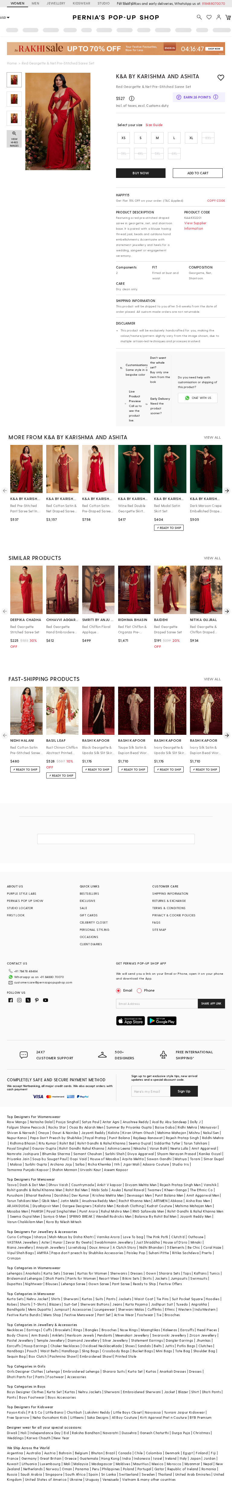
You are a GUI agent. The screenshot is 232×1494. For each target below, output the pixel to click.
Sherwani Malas (131, 1309)
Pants (110, 1299)
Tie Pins (162, 1299)
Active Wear (124, 1315)
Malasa (16, 1164)
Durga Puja (181, 1433)
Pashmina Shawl (63, 1356)
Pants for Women (81, 1278)
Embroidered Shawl (96, 1356)
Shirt (195, 1392)
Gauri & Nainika (65, 1133)
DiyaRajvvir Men (46, 1206)
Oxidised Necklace (97, 1346)
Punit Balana (119, 1138)
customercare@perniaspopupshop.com (43, 982)
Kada (117, 1346)
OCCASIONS (89, 937)
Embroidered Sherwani (142, 1392)
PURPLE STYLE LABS (22, 893)
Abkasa (176, 1201)
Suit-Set (70, 1304)
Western (185, 1309)
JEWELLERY (56, 3)
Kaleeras (170, 1330)
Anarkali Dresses (173, 1371)
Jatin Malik (69, 1201)
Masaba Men (17, 1211)
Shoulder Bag (204, 1351)
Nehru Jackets (89, 1392)
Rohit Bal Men (77, 1190)
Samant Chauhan (87, 1154)
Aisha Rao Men (198, 1201)
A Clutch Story (124, 1247)
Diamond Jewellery (83, 1340)
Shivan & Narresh (21, 1133)
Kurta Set (135, 1371)
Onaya (43, 1133)
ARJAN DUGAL (18, 1206)
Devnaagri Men (139, 1195)
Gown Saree (99, 1284)
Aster (45, 1242)
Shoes (130, 1346)
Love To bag (133, 1237)
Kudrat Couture (159, 1206)
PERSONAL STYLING (94, 929)
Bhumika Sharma (56, 1154)
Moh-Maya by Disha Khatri (71, 1237)
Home (12, 63)
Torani (195, 1159)
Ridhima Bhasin (23, 1143)
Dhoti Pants (55, 1278)
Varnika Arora (108, 1237)
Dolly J (195, 1122)
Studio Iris (180, 1164)
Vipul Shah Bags (20, 1253)
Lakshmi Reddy (97, 1412)
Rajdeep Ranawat (148, 1138)
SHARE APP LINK (211, 1003)
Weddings (15, 1438)
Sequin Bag (16, 1356)
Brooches (172, 1315)
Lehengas (14, 1273)
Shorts (25, 1304)
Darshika (61, 1195)
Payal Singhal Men (61, 1211)
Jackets (161, 1278)
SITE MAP (159, 929)
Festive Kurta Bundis (23, 1315)
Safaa (80, 1164)
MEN (35, 3)
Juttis (169, 1346)
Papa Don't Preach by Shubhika (56, 1138)
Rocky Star (57, 1127)
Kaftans (200, 1273)
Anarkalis (32, 1273)
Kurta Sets (52, 1273)
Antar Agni (111, 1122)
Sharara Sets (169, 1273)
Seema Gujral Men (25, 1216)
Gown (151, 1273)
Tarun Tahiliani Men (23, 1201)
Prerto (207, 1253)
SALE (83, 908)
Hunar (58, 1242)
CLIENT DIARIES (91, 944)
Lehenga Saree (73, 1284)
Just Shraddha (148, 1242)
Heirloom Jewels (80, 1335)
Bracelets (62, 1330)
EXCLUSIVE (87, 900)
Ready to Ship (144, 1284)
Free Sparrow (18, 1417)
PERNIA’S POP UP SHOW (25, 900)
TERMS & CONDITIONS (168, 908)
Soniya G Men (54, 1216)
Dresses (136, 1273)
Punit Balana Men (169, 1195)
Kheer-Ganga (175, 1190)
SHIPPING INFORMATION (170, 893)
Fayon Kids (16, 1412)
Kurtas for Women (92, 1273)
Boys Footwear (31, 1397)
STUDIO (104, 3)
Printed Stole (125, 1356)
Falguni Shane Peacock (26, 1127)
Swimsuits (198, 1278)
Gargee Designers (77, 1206)
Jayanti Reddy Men (195, 1216)
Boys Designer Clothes (25, 1392)
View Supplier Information (195, 225)
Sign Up (184, 1091)
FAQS (156, 922)
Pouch (32, 1351)
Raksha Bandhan (86, 1433)
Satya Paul (90, 1122)
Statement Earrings (147, 1340)
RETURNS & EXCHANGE (169, 900)
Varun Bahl (158, 1148)
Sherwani (71, 1299)
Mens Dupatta (39, 1309)
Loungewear (105, 1309)
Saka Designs (98, 1417)
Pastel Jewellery (20, 1340)
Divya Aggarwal (140, 1154)
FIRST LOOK (126, 3)
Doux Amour (99, 1247)
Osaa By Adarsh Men (86, 1127)
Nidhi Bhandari (151, 1247)
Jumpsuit (61, 1309)
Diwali (12, 1433)
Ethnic (170, 1309)
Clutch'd (178, 1237)
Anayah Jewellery (50, 1247)
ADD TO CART (197, 173)
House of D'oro (175, 1242)
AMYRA (42, 1253)
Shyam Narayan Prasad (176, 1154)
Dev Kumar (80, 1195)
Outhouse (196, 1237)
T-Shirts (40, 1304)
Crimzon (14, 1258)
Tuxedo (182, 1304)
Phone (149, 990)
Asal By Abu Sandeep (169, 1122)
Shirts (55, 1299)
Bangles (91, 1330)
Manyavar (208, 1127)
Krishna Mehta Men (108, 1195)
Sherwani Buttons (94, 1304)
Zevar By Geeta (79, 1242)
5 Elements (176, 1247)
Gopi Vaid (78, 1159)
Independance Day (45, 1433)
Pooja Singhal (67, 1122)
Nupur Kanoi (17, 1138)
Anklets (58, 1335)
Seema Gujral (140, 1143)
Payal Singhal (18, 1148)
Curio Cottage (19, 1237)
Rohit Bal (67, 1143)
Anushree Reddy (136, 1122)
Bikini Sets (130, 1278)
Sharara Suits (114, 1371)
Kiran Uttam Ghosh (138, 1133)
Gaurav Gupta (44, 1148)
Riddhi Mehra (213, 1138)
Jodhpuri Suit (162, 1304)
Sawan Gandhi (159, 1159)
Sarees (68, 1273)
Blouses (52, 1284)
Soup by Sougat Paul (49, 1159)
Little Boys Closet (127, 1412)
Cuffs (47, 1330)
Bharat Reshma (38, 1195)
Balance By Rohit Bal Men (156, 1216)
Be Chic (194, 1247)
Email (127, 990)
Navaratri (111, 1433)
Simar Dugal (214, 1159)
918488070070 (213, 3)
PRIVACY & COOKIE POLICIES (173, 915)
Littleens (77, 1417)
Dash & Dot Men (33, 1185)
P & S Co (35, 1412)
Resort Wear (109, 1278)
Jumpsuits (179, 1278)
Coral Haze (212, 1247)
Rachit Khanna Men (134, 1201)
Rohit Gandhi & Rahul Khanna (101, 1143)
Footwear (145, 1315)
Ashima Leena (119, 1148)
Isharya (40, 1237)
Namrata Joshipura (23, 1154)
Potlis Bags (186, 1346)
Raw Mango (17, 1122)
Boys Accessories (62, 1397)
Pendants (104, 1335)
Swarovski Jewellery (169, 1335)
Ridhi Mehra (187, 1127)
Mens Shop (52, 1315)
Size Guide (154, 125)
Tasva (12, 1185)
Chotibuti (74, 1412)
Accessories (81, 1309)
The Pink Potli (157, 1237)
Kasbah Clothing (130, 1206)
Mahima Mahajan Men (193, 1206)
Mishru (194, 1133)
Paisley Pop (136, 1253)
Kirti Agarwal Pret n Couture (163, 1417)
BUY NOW (141, 173)
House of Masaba (104, 1159)
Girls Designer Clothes (25, 1371)
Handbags (15, 1351)
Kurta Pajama (136, 1304)
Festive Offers (170, 1284)
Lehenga (53, 1371)
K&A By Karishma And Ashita (157, 76)
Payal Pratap (95, 1138)
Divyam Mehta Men (140, 1185)
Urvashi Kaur (90, 1170)
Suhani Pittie (159, 1253)
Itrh (117, 1164)
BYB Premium (200, 1417)
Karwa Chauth (38, 1438)
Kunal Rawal (134, 1190)
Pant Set (104, 1315)
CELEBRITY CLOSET (94, 922)
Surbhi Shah (114, 1154)
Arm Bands (40, 1335)
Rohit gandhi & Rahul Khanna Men (34, 1190)
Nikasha (140, 1148)
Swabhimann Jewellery (114, 1242)
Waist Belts (49, 1351)
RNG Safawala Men (148, 1211)
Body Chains (17, 1335)
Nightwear (34, 1284)
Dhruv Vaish (58, 1185)
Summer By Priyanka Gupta (129, 1127)
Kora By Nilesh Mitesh (63, 1222)
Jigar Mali (131, 1164)
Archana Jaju (61, 1164)
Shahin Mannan (64, 1170)
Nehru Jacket (37, 1299)
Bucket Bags (143, 1351)
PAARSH (37, 1211)
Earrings (33, 1330)
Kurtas (87, 1299)
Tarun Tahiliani (196, 1143)
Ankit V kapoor (109, 1185)
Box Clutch (38, 1356)
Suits (99, 1299)
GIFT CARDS (89, 915)
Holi (24, 1433)
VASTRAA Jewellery (22, 1242)
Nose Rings (129, 1330)
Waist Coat (143, 1299)
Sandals (144, 1346)
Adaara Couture (156, 1164)
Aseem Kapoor (116, 1170)
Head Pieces (207, 1330)
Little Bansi (55, 1412)
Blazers (55, 1304)
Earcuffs (187, 1330)
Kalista (113, 1133)
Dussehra (129, 1433)
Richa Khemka (99, 1164)
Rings (77, 1330)
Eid (66, 1433)
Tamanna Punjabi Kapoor (28, 1170)
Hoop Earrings (35, 1346)
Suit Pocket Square (187, 1299)
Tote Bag (182, 1351)
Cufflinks (154, 1309)
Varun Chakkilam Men (25, 1222)
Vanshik (210, 1185)
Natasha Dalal (41, 1122)
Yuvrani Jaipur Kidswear (184, 1412)
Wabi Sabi (99, 1190)
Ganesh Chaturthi (154, 1433)
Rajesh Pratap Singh (182, 1138)
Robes (12, 1304)
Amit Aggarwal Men (202, 1195)
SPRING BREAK (81, 1216)
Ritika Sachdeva (185, 1253)
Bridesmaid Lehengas (25, 1278)
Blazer (183, 1392)
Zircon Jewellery (202, 1335)
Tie (158, 1315)
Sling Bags (90, 1351)
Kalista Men (104, 1206)
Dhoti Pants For (19, 1377)
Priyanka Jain (18, 1159)
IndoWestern (205, 1309)
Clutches (205, 1346)
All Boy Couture (124, 1417)
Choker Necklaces (64, 1346)
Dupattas (14, 1284)
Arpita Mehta (133, 1159)
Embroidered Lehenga (81, 1371)
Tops (187, 1273)
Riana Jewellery (20, 1247)
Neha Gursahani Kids (50, 1417)
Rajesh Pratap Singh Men (180, 1185)
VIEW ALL (212, 437)
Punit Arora (88, 1211)
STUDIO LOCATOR (20, 908)
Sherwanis (118, 1273)
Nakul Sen (211, 1133)
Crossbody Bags (116, 1351)
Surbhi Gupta (36, 1164)
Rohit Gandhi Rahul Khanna (81, 1148)
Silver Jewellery (115, 1340)
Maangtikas (150, 1330)
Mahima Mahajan (171, 1133)
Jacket (169, 1392)
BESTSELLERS (89, 893)
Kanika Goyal (210, 1154)
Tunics (215, 1273)
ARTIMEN (160, 1201)
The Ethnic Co (201, 1190)
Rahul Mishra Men (115, 1211)
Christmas (201, 1433)
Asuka (116, 1190)
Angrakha (199, 1304)
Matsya (181, 1159)
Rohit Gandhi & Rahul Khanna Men (195, 1211)
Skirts (147, 1278)
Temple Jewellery (51, 1340)
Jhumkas (203, 1340)
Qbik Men (49, 1201)
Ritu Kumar (47, 1143)
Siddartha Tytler (167, 1143)
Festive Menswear (79, 1315)
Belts (158, 1346)
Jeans (117, 1304)
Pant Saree (121, 1284)
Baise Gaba (165, 1127)
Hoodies (212, 1299)
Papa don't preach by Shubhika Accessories (87, 1253)
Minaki (196, 1242)
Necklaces (15, 1330)
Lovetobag (77, 1247)
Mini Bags (164, 1351)
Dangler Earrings (179, 1340)
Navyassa (153, 1412)
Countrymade (82, 1185)
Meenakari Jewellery (132, 1335)
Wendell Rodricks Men (114, 1216)
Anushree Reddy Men (99, 1201)
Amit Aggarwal (204, 1148)
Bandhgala (16, 1309)
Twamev (154, 1190)
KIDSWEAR (81, 3)
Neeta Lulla (179, 1148)
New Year (61, 1438)
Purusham (15, 1195)
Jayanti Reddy (93, 1133)
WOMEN (17, 3)
